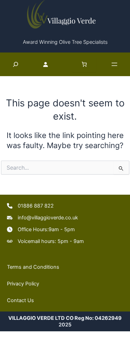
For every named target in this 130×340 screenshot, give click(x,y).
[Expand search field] (15, 64)
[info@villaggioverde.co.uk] (42, 217)
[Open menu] (114, 64)
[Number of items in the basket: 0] (84, 64)
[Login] (48, 64)
